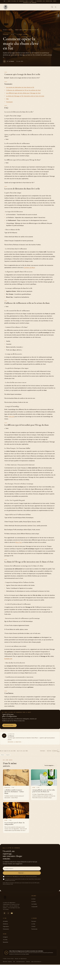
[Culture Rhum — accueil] (5, 7)
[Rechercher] (52, 7)
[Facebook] (8, 913)
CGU (14, 961)
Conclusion (9, 102)
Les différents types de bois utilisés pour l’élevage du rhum (23, 93)
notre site (11, 416)
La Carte (33, 901)
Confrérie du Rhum (29, 267)
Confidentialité (20, 961)
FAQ (7, 99)
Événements (6, 929)
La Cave (33, 899)
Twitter (48, 750)
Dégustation (6, 926)
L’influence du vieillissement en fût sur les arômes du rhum (23, 90)
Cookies (28, 961)
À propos (33, 921)
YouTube (5, 939)
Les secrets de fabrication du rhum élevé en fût (20, 87)
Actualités (5, 921)
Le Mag (11, 29)
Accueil (5, 29)
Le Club (33, 924)
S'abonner (21, 873)
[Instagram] (4, 913)
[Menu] (55, 7)
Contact (33, 926)
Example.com (8, 658)
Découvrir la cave (9, 725)
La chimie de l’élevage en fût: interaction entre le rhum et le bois (25, 96)
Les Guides (34, 904)
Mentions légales (7, 961)
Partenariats (34, 929)
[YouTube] (11, 913)
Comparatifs (34, 906)
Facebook (53, 750)
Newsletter (5, 942)
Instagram (5, 937)
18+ (6, 952)
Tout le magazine (49, 765)
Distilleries (5, 924)
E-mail (58, 751)
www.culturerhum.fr (36, 961)
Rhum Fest (19, 542)
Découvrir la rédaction (15, 741)
